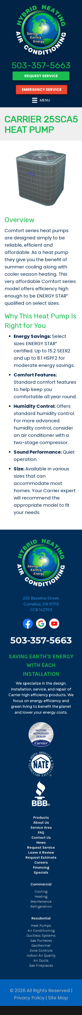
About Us (41, 822)
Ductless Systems (41, 935)
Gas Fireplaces (41, 965)
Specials (41, 872)
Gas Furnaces (41, 940)
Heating (41, 896)
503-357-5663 (41, 65)
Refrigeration (41, 906)
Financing (41, 867)
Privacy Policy (29, 998)
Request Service (41, 847)
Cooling (41, 891)
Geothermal (41, 945)
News (41, 842)
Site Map (58, 998)
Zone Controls (41, 950)
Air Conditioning (41, 930)
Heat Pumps (41, 925)
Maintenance (41, 901)
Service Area (41, 827)
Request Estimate (41, 857)
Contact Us (41, 837)
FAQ (41, 832)
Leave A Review (41, 852)
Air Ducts (41, 960)
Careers (41, 862)
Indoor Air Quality (41, 955)
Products (41, 817)
